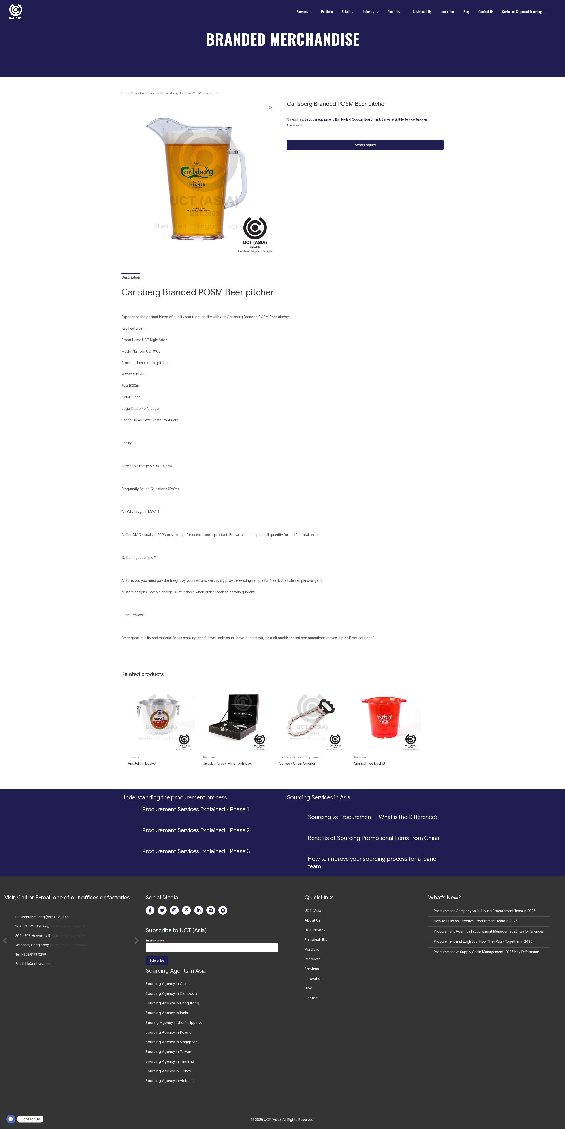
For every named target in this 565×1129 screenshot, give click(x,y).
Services (312, 969)
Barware (388, 119)
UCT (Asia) (313, 911)
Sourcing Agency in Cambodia (172, 993)
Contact (312, 998)
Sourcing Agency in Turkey (168, 1071)
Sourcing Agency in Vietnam (170, 1081)
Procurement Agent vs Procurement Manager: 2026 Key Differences (489, 931)
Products (312, 959)
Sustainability (316, 940)
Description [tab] (130, 277)
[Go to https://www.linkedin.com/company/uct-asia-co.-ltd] (198, 910)
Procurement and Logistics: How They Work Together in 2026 (483, 941)
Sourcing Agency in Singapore (171, 1042)
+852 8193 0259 (33, 954)
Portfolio (312, 949)
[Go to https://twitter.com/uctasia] (162, 910)
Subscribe (157, 961)
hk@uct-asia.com (39, 964)
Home (125, 93)
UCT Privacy (315, 930)
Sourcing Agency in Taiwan (168, 1052)
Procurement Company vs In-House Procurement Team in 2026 (484, 911)
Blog (308, 988)
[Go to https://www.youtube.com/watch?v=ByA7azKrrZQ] (222, 910)
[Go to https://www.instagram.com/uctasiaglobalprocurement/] (174, 910)
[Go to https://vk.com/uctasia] (210, 910)
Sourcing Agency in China (168, 984)
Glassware (295, 125)
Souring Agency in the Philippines (174, 1023)
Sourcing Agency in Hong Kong (172, 1003)
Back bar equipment (146, 93)
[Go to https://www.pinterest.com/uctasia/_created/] (186, 910)
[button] (271, 108)
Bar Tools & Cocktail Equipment (357, 119)
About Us (312, 920)
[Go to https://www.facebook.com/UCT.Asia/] (150, 910)
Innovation (314, 978)
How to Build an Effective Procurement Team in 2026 (476, 921)
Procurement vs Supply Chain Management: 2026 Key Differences (487, 952)
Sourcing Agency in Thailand (170, 1061)
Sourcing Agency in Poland (169, 1032)
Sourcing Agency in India (167, 1013)
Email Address (156, 940)
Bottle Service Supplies (411, 119)
